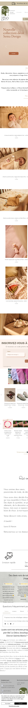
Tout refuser (7, 703)
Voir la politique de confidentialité (12, 699)
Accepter (21, 703)
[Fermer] (26, 695)
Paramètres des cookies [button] (14, 706)
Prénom (8, 351)
